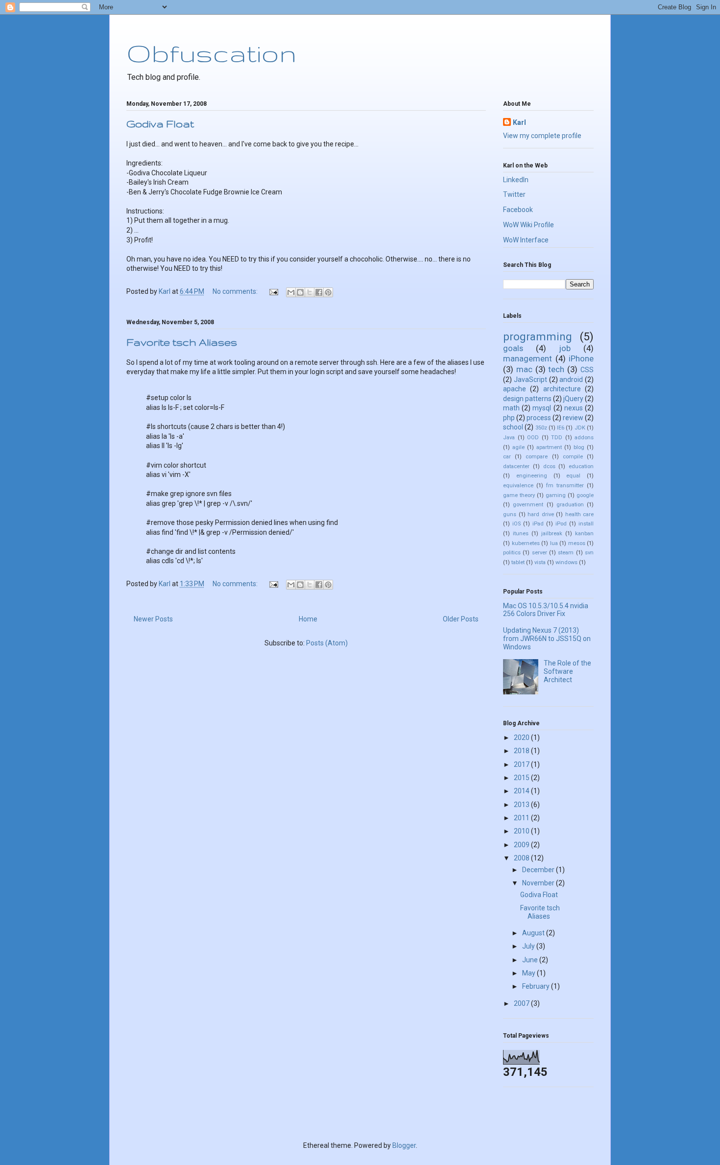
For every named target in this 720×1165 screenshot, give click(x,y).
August (534, 933)
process (539, 418)
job (565, 348)
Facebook (518, 210)
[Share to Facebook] (319, 292)
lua (554, 543)
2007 (522, 1003)
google (585, 495)
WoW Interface (526, 240)
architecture (562, 389)
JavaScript (530, 379)
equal (573, 476)
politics (512, 552)
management (527, 358)
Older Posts (461, 619)
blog (579, 447)
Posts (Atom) (327, 643)
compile (573, 456)
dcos (549, 466)
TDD (556, 437)
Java (509, 437)
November (539, 883)
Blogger (404, 1145)
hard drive (541, 514)
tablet (518, 562)
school (513, 427)
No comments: (236, 291)
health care (579, 514)
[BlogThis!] (300, 292)
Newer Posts (153, 619)
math (511, 408)
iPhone (581, 358)
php (509, 418)
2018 (522, 751)
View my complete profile (542, 136)
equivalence (518, 485)
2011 (522, 818)
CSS (587, 370)
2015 (522, 778)
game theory (519, 495)
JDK (580, 428)
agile (518, 447)
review (573, 418)
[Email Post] (273, 291)
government (528, 504)
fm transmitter (565, 485)
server (539, 552)
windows (566, 562)
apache (514, 389)
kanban (584, 533)
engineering (531, 476)
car (507, 456)
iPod (561, 524)
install (586, 524)
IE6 (560, 428)
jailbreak (551, 533)
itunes (520, 533)
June (530, 960)
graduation (570, 504)
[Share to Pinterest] (328, 292)
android (571, 379)
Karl (519, 122)
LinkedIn (515, 180)
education (581, 466)
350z (541, 428)
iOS (516, 524)
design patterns (527, 399)
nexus (573, 408)
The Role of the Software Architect (567, 671)
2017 (522, 764)
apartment (549, 447)
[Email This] (291, 292)
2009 (522, 845)
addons (584, 437)
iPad (538, 524)
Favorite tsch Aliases (181, 342)
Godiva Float (160, 123)
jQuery (573, 399)
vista (540, 562)
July (529, 946)
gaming (556, 495)
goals (513, 348)
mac (524, 369)
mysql (541, 408)
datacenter (516, 466)
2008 (522, 858)
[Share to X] (309, 292)
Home (308, 619)
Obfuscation (211, 53)
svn (589, 552)
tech (556, 369)
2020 (522, 737)
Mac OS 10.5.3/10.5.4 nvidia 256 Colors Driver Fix (545, 610)
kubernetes (526, 543)
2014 (522, 791)
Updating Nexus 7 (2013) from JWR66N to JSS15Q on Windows (547, 638)
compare (537, 456)
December (539, 870)
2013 (522, 804)
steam (566, 552)
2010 (522, 831)
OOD (533, 437)
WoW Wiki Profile (528, 225)
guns (509, 514)
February (536, 986)
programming (537, 336)
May (529, 973)
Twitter (514, 194)
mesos (576, 543)
